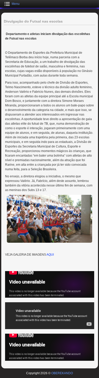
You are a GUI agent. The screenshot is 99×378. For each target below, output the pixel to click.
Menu (16, 4)
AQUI (50, 254)
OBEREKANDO (62, 373)
